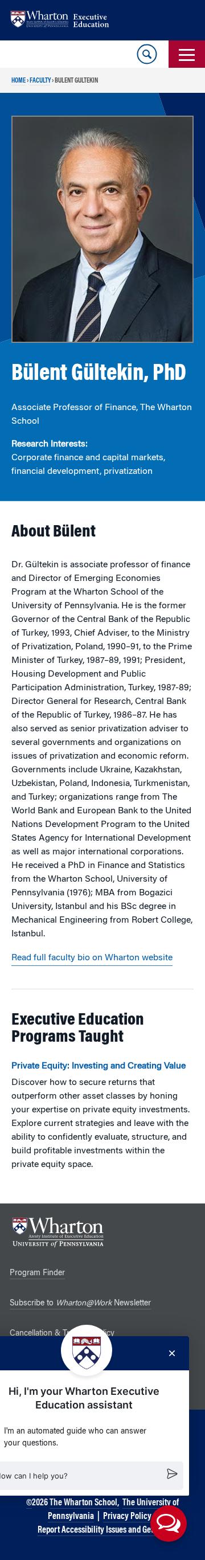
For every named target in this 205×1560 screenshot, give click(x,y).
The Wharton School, (84, 1503)
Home (18, 80)
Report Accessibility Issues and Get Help (104, 1530)
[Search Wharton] (146, 54)
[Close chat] (172, 1353)
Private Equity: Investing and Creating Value (98, 1066)
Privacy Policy (127, 1516)
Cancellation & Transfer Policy (62, 1334)
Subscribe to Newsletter (80, 1304)
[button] (168, 1523)
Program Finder (37, 1274)
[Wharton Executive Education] (65, 20)
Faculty (40, 80)
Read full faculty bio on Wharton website (92, 958)
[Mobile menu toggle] (187, 54)
